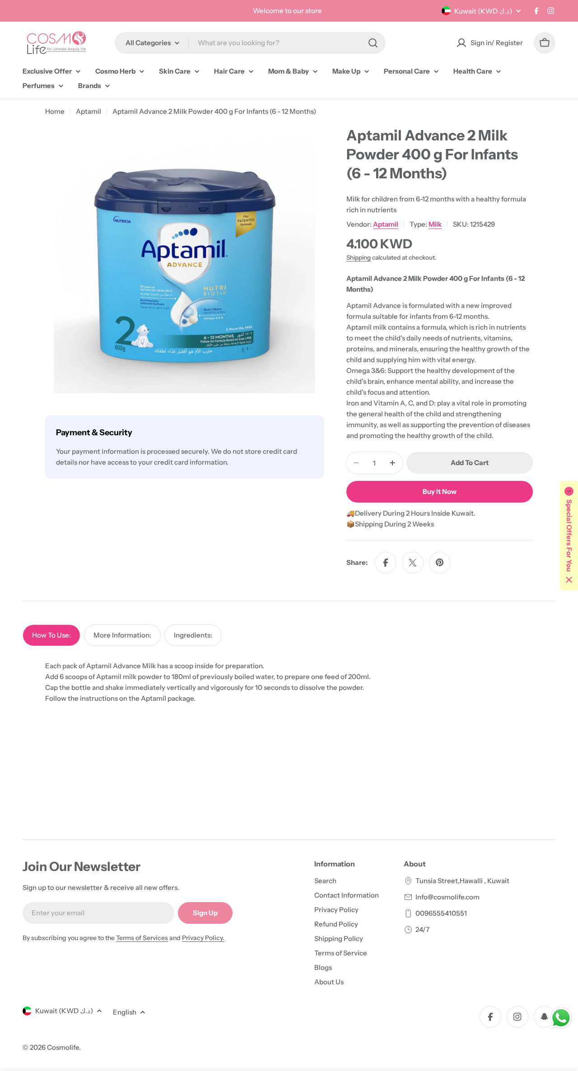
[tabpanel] (289, 682)
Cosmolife (63, 1047)
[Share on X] (413, 562)
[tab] (51, 635)
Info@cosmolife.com (447, 897)
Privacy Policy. (203, 938)
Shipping (358, 257)
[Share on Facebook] (385, 562)
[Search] (373, 42)
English (124, 1012)
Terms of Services (142, 938)
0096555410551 (441, 913)
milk (435, 224)
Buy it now (440, 491)
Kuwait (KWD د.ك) (483, 11)
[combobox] (250, 43)
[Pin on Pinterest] (440, 562)
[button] (569, 535)
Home (55, 111)
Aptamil (88, 111)
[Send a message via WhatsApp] (561, 1018)
